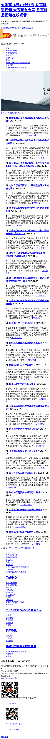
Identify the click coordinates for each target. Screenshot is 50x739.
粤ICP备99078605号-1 (9, 678)
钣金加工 (9, 55)
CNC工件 (9, 600)
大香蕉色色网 (11, 50)
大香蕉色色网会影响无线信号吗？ (25, 509)
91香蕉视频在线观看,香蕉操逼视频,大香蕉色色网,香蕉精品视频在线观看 (24, 10)
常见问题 (13, 28)
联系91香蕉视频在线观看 (16, 652)
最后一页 (30, 548)
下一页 (24, 548)
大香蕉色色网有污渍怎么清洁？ (24, 429)
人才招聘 (9, 654)
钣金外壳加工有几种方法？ (22, 384)
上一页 (14, 548)
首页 (7, 48)
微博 (3, 28)
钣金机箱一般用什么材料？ (22, 532)
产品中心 (9, 58)
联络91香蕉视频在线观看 (16, 68)
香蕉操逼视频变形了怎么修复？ (24, 451)
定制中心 (9, 60)
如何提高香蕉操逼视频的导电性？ (25, 342)
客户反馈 (21, 28)
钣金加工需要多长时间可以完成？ (25, 492)
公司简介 (9, 615)
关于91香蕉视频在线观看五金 (18, 63)
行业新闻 (12, 113)
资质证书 (9, 623)
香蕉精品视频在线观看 (15, 602)
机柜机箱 (9, 592)
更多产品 (9, 605)
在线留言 (9, 656)
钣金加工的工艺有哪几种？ (22, 323)
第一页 (8, 548)
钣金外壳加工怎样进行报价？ (23, 473)
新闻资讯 (9, 65)
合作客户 (9, 625)
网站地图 (29, 28)
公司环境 (9, 618)
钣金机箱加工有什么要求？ (22, 364)
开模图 (8, 597)
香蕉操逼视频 (11, 53)
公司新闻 (4, 113)
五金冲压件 (10, 595)
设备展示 (9, 620)
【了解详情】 (31, 135)
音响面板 (9, 590)
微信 (7, 28)
